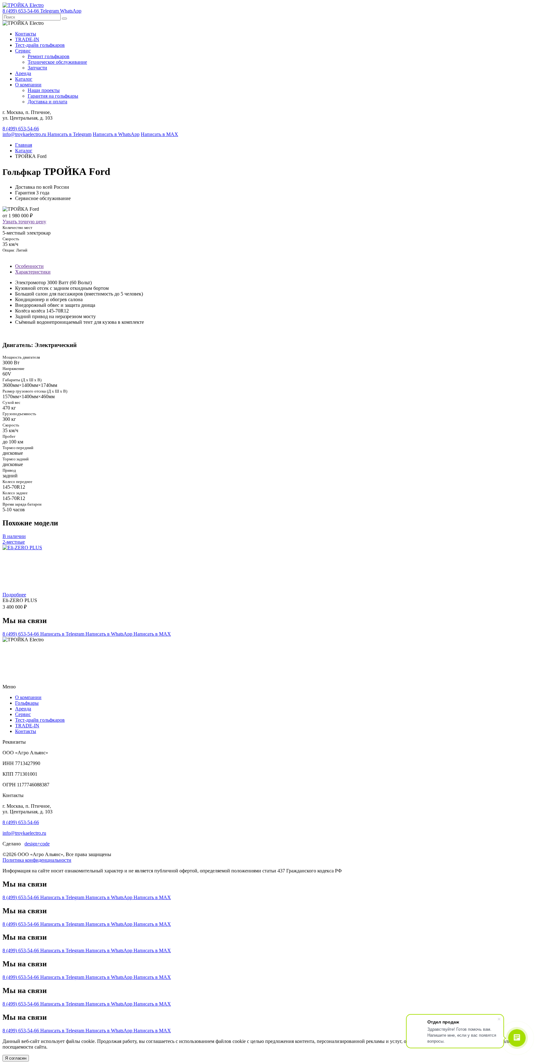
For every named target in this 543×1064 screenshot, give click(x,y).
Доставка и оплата (47, 101)
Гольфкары (27, 703)
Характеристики (33, 271)
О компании (28, 84)
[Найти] (64, 18)
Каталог (23, 79)
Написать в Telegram (69, 134)
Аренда (23, 73)
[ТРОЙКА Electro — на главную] (23, 5)
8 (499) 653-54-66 (21, 128)
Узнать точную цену (24, 221)
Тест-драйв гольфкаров (40, 45)
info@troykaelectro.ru (25, 134)
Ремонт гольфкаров (48, 56)
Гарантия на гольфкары (53, 96)
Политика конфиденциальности (37, 860)
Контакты (25, 33)
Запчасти (37, 67)
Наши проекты (44, 90)
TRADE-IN (27, 39)
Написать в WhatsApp (116, 134)
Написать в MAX (159, 134)
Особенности (29, 266)
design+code (37, 843)
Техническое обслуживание (57, 62)
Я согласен (15, 1058)
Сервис (23, 50)
